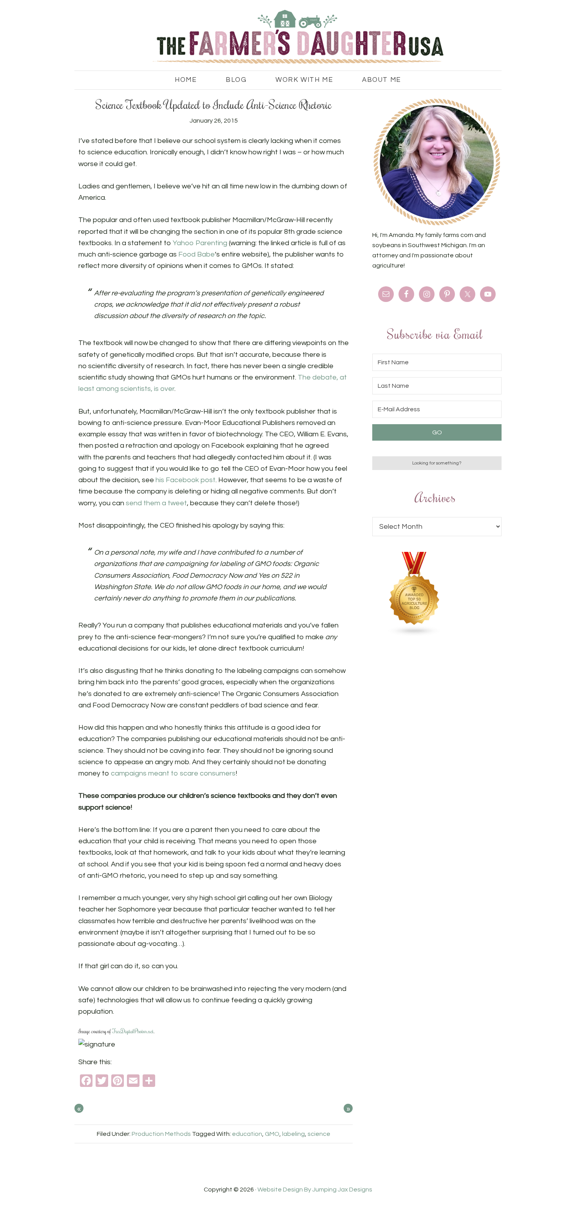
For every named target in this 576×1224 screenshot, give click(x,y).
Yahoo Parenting (200, 243)
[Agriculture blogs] (414, 634)
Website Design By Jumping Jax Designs (314, 1189)
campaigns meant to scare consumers (173, 773)
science (319, 1134)
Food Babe (196, 254)
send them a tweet (156, 503)
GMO (272, 1134)
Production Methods (161, 1134)
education (247, 1134)
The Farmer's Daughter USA (288, 37)
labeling (293, 1134)
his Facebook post (186, 480)
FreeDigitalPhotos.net (133, 1031)
